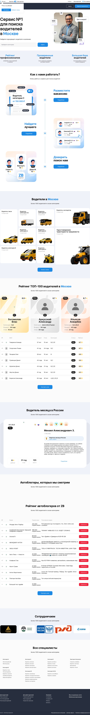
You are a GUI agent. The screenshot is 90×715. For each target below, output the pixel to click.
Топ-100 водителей (4, 698)
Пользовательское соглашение (58, 712)
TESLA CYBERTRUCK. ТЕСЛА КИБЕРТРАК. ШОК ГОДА (58, 548)
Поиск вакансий (3, 696)
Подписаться (84, 524)
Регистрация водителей (5, 700)
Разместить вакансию (28, 700)
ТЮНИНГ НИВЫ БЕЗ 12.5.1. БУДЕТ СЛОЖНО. (55, 530)
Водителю (11, 1)
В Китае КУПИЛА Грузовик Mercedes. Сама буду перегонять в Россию (57, 566)
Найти (43, 44)
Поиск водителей (27, 698)
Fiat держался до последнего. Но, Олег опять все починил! (57, 524)
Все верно (6, 10)
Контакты (48, 702)
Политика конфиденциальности (83, 712)
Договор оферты (70, 712)
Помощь (48, 700)
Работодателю (20, 1)
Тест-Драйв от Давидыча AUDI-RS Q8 (53, 536)
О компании (48, 696)
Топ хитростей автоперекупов (51, 578)
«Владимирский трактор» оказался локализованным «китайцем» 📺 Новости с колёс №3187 (58, 554)
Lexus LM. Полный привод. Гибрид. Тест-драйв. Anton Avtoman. (58, 572)
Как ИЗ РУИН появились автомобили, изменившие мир (59, 560)
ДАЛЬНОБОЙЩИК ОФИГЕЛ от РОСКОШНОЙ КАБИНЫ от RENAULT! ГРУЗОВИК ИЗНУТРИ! (59, 542)
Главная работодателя (28, 696)
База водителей (77, 1)
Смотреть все (45, 387)
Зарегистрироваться (82, 6)
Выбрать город (16, 10)
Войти (70, 6)
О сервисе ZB (49, 698)
